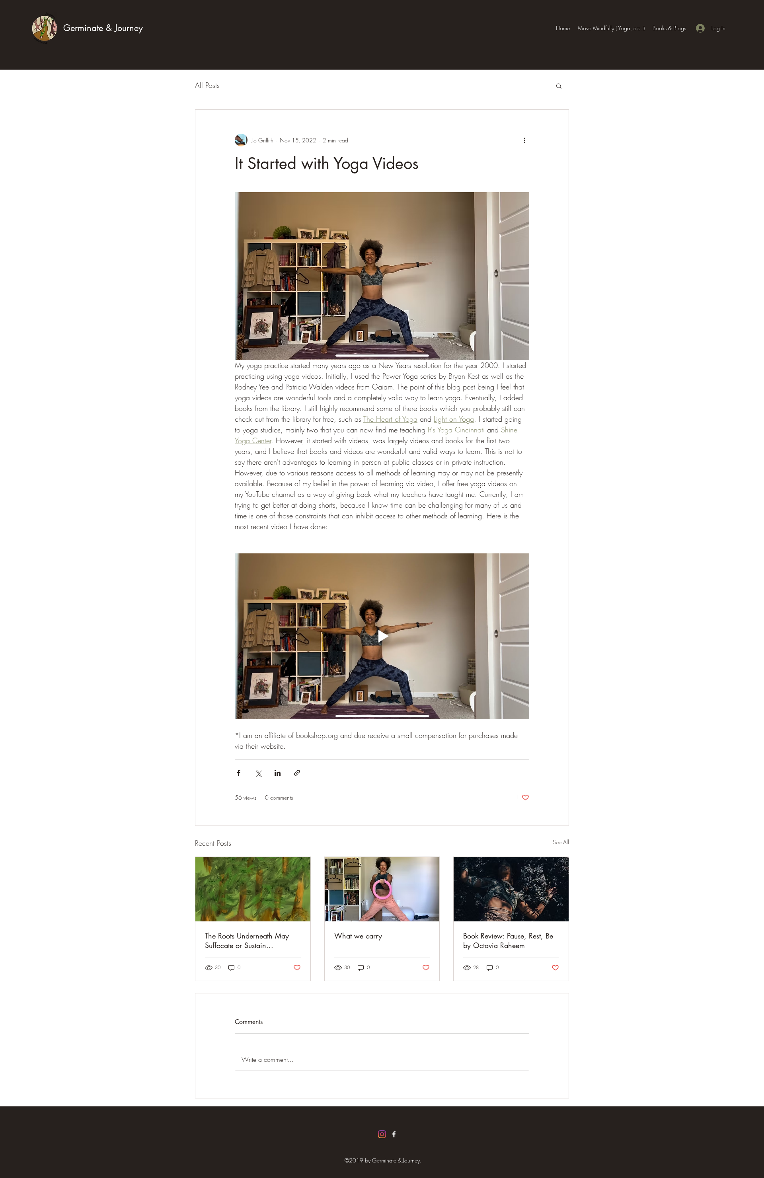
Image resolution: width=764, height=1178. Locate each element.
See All (561, 842)
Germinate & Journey (103, 27)
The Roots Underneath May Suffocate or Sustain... (247, 940)
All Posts (207, 85)
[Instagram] (382, 1134)
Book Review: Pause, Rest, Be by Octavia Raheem (508, 940)
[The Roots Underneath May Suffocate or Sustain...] (252, 889)
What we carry (358, 935)
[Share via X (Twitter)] (258, 773)
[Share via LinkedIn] (277, 773)
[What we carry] (382, 889)
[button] (559, 85)
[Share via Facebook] (238, 773)
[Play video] (382, 636)
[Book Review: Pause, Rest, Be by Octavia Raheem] (511, 889)
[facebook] (394, 1134)
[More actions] (524, 140)
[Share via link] (297, 773)
